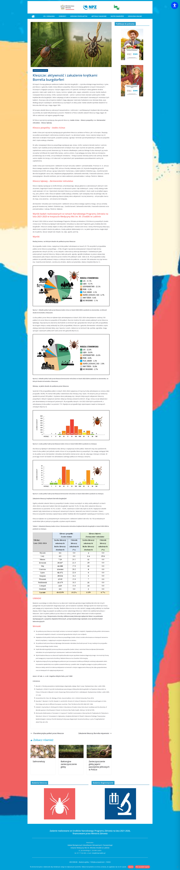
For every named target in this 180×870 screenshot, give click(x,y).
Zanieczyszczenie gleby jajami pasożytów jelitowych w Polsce (99, 765)
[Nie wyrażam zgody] (177, 867)
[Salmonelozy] (43, 746)
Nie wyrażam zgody (142, 867)
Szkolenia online (135, 16)
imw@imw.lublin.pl (98, 853)
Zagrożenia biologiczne (40, 70)
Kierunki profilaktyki (78, 16)
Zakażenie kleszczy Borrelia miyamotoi (93, 733)
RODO (108, 862)
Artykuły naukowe (98, 16)
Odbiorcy (62, 16)
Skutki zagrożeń (117, 16)
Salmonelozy (39, 761)
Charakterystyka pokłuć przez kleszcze (48, 733)
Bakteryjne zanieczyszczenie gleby (69, 764)
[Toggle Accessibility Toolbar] (174, 5)
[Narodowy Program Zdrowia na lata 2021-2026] (33, 16)
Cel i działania (49, 16)
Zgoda (131, 867)
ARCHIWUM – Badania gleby (79, 862)
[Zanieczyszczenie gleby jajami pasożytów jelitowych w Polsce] (99, 746)
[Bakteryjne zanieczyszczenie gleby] (71, 746)
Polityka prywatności (98, 862)
